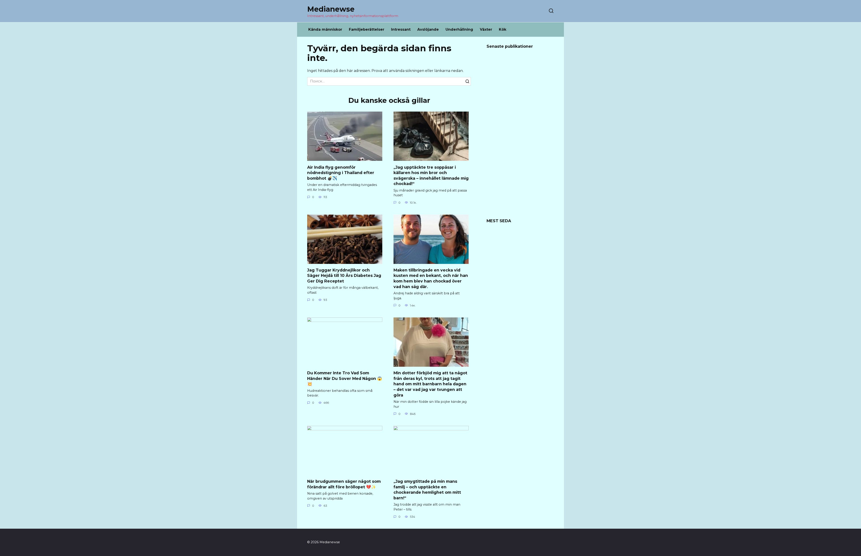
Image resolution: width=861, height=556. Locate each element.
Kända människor (325, 29)
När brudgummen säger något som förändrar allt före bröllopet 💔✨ (344, 484)
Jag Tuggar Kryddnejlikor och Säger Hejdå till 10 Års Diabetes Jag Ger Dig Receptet (344, 275)
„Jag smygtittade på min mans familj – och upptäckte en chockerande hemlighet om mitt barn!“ (427, 489)
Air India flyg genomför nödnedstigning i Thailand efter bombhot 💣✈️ (340, 172)
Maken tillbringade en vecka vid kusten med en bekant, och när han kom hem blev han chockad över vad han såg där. (431, 278)
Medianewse (330, 9)
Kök (502, 29)
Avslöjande (428, 29)
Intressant (401, 29)
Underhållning (459, 29)
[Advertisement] (520, 136)
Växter (486, 29)
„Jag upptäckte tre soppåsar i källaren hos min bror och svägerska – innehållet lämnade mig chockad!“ (431, 175)
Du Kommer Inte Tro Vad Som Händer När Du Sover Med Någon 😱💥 (344, 378)
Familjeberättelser (366, 29)
